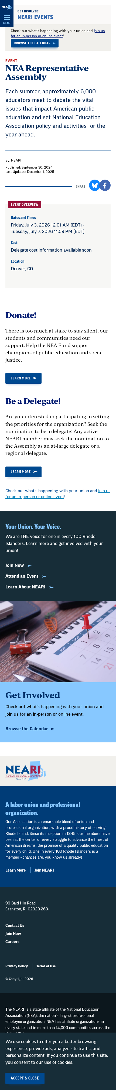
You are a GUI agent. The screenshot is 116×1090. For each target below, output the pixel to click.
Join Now (15, 565)
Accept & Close (25, 1078)
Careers (12, 942)
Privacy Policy (16, 966)
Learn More (21, 378)
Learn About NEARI (26, 587)
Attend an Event (22, 576)
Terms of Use (46, 966)
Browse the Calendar (32, 43)
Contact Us (14, 926)
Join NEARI (44, 870)
